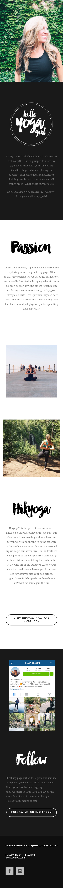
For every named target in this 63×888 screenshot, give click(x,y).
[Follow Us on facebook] (9, 871)
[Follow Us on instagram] (20, 871)
